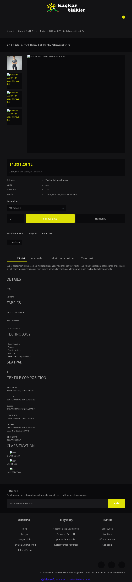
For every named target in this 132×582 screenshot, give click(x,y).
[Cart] (121, 19)
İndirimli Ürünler (60, 180)
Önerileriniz (89, 258)
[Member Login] (66, 19)
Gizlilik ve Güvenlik (66, 534)
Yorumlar (37, 258)
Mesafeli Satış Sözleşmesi (66, 528)
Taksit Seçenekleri (62, 258)
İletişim (25, 534)
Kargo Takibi (25, 539)
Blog (25, 528)
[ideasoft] (48, 579)
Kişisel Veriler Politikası (66, 544)
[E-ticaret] (66, 579)
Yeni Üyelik (107, 528)
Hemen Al (101, 218)
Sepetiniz (107, 544)
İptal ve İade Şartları (66, 539)
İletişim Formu (25, 550)
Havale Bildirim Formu (25, 544)
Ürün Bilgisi (17, 258)
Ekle (116, 503)
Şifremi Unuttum (107, 539)
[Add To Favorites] (15, 231)
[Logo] (66, 8)
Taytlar (49, 180)
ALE (47, 184)
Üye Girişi (107, 534)
